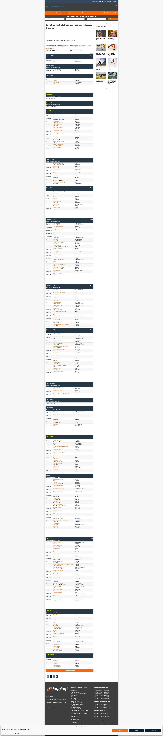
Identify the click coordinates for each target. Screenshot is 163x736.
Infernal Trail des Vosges (58, 255)
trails (78, 46)
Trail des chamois (56, 621)
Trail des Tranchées (57, 460)
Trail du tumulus (56, 548)
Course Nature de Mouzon (58, 141)
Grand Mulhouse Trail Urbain (59, 292)
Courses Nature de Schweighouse (60, 520)
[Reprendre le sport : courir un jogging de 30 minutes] (101, 61)
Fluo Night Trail (56, 352)
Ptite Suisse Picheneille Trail (59, 182)
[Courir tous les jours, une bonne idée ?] (101, 75)
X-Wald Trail (55, 614)
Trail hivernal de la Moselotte (59, 414)
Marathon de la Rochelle (76, 717)
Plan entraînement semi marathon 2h (102, 704)
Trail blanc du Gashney (57, 390)
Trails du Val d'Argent (57, 567)
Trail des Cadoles (56, 318)
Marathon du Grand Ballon (58, 163)
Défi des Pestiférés (57, 245)
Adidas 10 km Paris (75, 701)
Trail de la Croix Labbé (57, 343)
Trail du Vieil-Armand (57, 440)
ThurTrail (55, 482)
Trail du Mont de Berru (58, 643)
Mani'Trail (55, 624)
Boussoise (55, 198)
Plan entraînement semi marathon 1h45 (103, 705)
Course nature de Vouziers (58, 242)
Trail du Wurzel (56, 498)
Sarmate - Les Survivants (58, 479)
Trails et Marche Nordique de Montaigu (61, 513)
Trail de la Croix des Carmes (59, 314)
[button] (160, 727)
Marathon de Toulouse (75, 719)
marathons (68, 46)
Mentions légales (49, 696)
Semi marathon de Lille (75, 716)
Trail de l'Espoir (56, 166)
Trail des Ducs (56, 501)
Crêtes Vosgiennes (57, 201)
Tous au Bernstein (56, 558)
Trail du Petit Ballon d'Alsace (59, 452)
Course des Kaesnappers (58, 226)
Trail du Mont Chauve (57, 545)
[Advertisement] (69, 34)
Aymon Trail (55, 424)
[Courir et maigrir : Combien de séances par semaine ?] (112, 33)
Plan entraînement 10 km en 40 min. (102, 717)
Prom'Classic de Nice (75, 721)
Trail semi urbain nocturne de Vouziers (61, 346)
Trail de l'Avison (56, 204)
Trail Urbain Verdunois (57, 321)
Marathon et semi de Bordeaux (77, 704)
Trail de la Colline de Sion (58, 236)
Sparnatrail (55, 355)
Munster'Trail (56, 308)
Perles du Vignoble (57, 507)
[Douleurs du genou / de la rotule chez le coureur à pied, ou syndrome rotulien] (112, 47)
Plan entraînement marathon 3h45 (102, 695)
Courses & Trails (55, 12)
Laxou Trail (55, 133)
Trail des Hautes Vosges (58, 463)
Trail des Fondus (56, 418)
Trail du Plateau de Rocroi (58, 517)
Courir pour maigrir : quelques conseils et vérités (112, 68)
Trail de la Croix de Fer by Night (59, 365)
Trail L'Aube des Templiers (58, 179)
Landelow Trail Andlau (57, 130)
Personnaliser (153, 730)
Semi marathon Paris (75, 692)
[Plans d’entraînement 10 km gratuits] (101, 33)
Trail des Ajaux (56, 232)
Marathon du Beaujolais (75, 707)
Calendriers (63, 12)
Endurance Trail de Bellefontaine (60, 337)
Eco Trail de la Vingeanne (58, 60)
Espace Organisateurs (96, 1)
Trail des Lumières (57, 302)
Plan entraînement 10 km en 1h (101, 713)
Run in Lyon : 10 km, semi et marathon (78, 693)
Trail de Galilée (56, 299)
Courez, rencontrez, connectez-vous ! (60, 446)
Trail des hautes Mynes (58, 296)
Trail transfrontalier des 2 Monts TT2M (61, 324)
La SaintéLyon (74, 705)
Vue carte (91, 53)
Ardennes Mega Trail (57, 618)
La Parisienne (73, 698)
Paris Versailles (74, 696)
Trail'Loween (55, 289)
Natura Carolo (56, 79)
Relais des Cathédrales (57, 114)
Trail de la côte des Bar (58, 589)
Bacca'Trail (55, 573)
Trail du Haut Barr (57, 449)
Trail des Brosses (56, 362)
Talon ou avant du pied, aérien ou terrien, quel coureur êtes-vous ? (101, 53)
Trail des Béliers (56, 595)
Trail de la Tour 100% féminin (59, 264)
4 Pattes (54, 261)
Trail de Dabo (56, 649)
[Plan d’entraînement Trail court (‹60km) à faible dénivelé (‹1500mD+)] (112, 75)
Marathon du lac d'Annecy (76, 724)
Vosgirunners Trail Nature (58, 488)
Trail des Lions (56, 82)
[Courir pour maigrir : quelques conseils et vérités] (112, 61)
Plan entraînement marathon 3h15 (102, 698)
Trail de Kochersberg (57, 124)
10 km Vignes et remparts (58, 144)
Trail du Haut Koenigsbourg (58, 267)
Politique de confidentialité (14, 733)
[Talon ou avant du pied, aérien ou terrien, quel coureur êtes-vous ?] (101, 47)
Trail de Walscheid (57, 147)
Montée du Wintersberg (58, 340)
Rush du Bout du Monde (58, 561)
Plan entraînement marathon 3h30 (102, 696)
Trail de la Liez (56, 466)
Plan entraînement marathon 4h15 (102, 692)
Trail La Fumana (56, 223)
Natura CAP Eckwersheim (58, 349)
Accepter (120, 730)
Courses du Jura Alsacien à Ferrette (60, 191)
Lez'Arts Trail (55, 554)
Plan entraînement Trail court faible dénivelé (104, 724)
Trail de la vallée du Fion (58, 542)
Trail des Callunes (56, 421)
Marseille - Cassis (74, 699)
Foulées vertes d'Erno (57, 305)
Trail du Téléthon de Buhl (58, 387)
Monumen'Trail (56, 251)
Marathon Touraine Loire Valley (77, 702)
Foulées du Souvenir (57, 368)
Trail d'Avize (55, 469)
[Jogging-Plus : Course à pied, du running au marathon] (57, 7)
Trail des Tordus (56, 665)
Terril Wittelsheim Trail (58, 127)
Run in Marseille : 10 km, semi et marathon (79, 710)
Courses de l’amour (57, 69)
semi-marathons (55, 46)
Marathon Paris (74, 690)
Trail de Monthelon (57, 580)
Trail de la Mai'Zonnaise (58, 570)
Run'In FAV (55, 195)
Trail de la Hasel (56, 636)
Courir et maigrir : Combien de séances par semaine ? (112, 40)
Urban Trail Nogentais (57, 627)
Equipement (84, 12)
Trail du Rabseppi (56, 172)
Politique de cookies (5, 733)
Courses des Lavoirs (57, 586)
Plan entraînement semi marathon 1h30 (103, 707)
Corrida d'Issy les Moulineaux (77, 714)
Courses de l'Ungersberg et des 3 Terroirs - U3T (63, 564)
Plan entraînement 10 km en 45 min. (102, 716)
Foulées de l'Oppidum (57, 640)
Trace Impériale (56, 270)
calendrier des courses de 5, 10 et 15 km (82, 45)
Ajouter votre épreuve (69, 670)
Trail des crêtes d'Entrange (58, 273)
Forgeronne (55, 239)
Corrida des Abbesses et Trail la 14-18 (61, 393)
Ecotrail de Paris (74, 722)
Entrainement (77, 12)
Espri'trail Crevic (56, 523)
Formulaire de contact (50, 707)
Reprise (54, 443)
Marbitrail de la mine (57, 229)
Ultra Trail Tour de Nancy (58, 583)
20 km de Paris (74, 695)
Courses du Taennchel (57, 551)
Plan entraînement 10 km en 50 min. (102, 714)
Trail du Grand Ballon (57, 504)
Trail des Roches (56, 495)
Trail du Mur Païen (57, 662)
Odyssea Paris (74, 711)
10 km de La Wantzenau (58, 333)
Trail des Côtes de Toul (57, 510)
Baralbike (55, 630)
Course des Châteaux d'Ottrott (59, 311)
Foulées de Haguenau (57, 577)
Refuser (136, 730)
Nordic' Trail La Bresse (57, 176)
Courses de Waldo (56, 169)
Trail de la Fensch (56, 359)
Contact (114, 1)
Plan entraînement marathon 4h (101, 693)
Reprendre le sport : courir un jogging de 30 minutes (101, 68)
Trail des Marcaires (57, 599)
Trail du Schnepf (56, 646)
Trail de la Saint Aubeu (57, 248)
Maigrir (70, 12)
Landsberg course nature (58, 371)
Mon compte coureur (107, 1)
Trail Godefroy (56, 121)
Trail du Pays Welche (57, 659)
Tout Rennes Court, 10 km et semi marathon (80, 713)
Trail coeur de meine (57, 592)
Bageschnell (55, 411)
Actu (48, 12)
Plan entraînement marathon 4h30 (102, 690)
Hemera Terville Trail (57, 118)
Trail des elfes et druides (58, 485)
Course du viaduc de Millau (76, 708)
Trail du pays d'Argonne (58, 491)
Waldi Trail (55, 526)
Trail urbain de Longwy (58, 258)
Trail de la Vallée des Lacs (58, 633)
